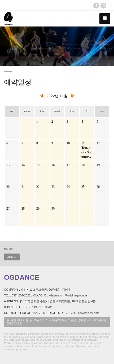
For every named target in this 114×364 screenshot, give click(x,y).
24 (68, 187)
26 (98, 187)
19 (98, 165)
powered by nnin (88, 312)
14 (23, 165)
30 (53, 208)
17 (68, 165)
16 (53, 165)
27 (8, 208)
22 (38, 187)
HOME (8, 248)
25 (83, 187)
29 (38, 208)
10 (68, 143)
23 (53, 187)
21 (23, 187)
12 (98, 143)
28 (23, 208)
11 (83, 143)
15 (38, 165)
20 (8, 187)
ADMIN (11, 257)
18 (83, 165)
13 (8, 165)
